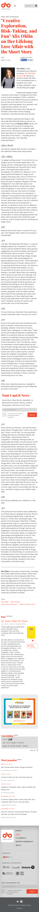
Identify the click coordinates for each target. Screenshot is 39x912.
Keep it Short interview (9, 604)
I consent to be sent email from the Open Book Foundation (14, 415)
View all (33, 750)
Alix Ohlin (4, 602)
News (18, 834)
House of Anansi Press (27, 604)
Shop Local (32, 646)
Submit (36, 5)
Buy (6, 616)
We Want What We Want (14, 621)
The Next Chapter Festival (13, 742)
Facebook (21, 901)
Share (24, 60)
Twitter (18, 901)
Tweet (30, 60)
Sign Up (32, 415)
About (18, 845)
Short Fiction (15, 602)
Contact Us (19, 908)
